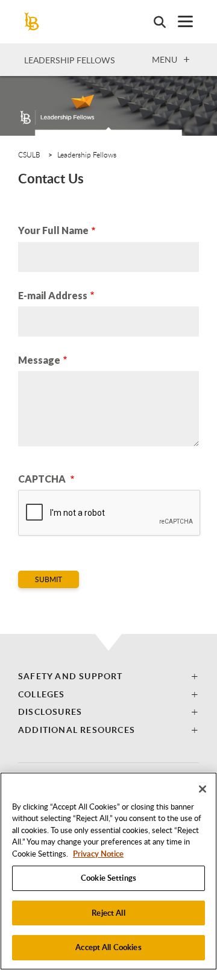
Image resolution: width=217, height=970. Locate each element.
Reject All (108, 912)
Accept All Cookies (108, 947)
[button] (108, 676)
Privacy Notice (98, 853)
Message (39, 360)
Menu (164, 59)
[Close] (202, 789)
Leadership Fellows (69, 60)
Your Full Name (53, 230)
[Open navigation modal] (179, 21)
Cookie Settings (108, 877)
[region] (108, 871)
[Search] (154, 21)
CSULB (29, 154)
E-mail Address (52, 295)
